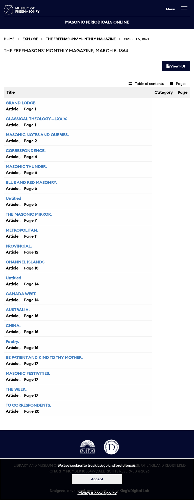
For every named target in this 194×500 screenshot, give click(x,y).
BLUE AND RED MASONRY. (31, 182)
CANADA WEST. (21, 293)
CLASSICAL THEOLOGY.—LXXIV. (36, 118)
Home (9, 39)
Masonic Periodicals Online (97, 21)
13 (36, 267)
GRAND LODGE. (21, 102)
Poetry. (12, 341)
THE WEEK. (16, 389)
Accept (97, 479)
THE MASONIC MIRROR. (29, 214)
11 (36, 236)
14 (37, 283)
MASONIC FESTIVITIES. (28, 373)
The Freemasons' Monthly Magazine (81, 39)
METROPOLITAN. (22, 230)
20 (37, 411)
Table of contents (149, 83)
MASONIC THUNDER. (26, 166)
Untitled (13, 198)
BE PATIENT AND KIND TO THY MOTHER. (44, 357)
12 (36, 252)
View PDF (177, 66)
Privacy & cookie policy (97, 493)
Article (12, 108)
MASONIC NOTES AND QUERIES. (37, 134)
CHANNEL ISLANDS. (25, 261)
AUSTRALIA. (18, 309)
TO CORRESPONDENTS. (28, 405)
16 (36, 315)
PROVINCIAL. (19, 245)
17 (36, 363)
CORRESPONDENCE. (25, 150)
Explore (30, 39)
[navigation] (185, 10)
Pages (180, 83)
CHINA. (13, 325)
